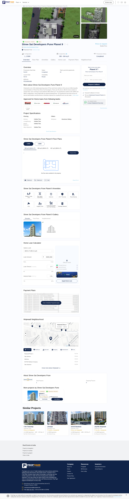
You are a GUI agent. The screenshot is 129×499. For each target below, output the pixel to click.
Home (68, 469)
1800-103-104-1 (30, 489)
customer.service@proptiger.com (32, 487)
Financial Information (100, 466)
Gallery (53, 60)
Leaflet (67, 345)
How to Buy (84, 471)
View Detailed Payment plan (51, 303)
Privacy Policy (70, 476)
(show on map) (36, 49)
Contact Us (70, 473)
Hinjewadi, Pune (27, 49)
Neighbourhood (86, 60)
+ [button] (25, 333)
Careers (69, 471)
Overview (26, 60)
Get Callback (57, 399)
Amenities (45, 60)
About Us (69, 466)
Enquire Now (73, 152)
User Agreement (71, 478)
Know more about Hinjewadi (50, 368)
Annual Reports (99, 469)
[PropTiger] (8, 2)
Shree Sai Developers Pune (31, 47)
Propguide (83, 466)
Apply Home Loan (67, 281)
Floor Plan (35, 60)
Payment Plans (74, 60)
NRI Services (84, 469)
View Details (44, 399)
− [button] (25, 336)
